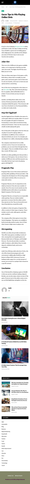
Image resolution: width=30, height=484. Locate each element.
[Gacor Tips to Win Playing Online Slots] (15, 34)
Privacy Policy (18, 475)
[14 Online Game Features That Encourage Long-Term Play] (15, 355)
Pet (2, 458)
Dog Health (4, 434)
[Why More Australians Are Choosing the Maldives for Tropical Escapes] (6, 384)
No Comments (9, 22)
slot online (6, 89)
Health (3, 446)
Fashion (3, 438)
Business (4, 429)
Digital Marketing (6, 431)
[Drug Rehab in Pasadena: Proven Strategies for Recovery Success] (6, 401)
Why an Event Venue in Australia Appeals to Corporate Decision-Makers (19, 408)
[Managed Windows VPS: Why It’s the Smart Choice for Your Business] (6, 393)
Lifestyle (4, 453)
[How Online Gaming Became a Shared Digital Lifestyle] (15, 308)
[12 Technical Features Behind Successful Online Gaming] (15, 332)
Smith (7, 20)
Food (3, 441)
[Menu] (3, 2)
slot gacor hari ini (19, 46)
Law (2, 451)
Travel (3, 465)
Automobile (4, 424)
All (2, 11)
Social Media (5, 460)
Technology (4, 463)
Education (4, 436)
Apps (3, 421)
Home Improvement (6, 448)
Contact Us (10, 475)
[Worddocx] (15, 2)
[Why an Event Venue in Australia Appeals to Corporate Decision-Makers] (6, 409)
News (3, 455)
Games (3, 443)
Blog (3, 426)
